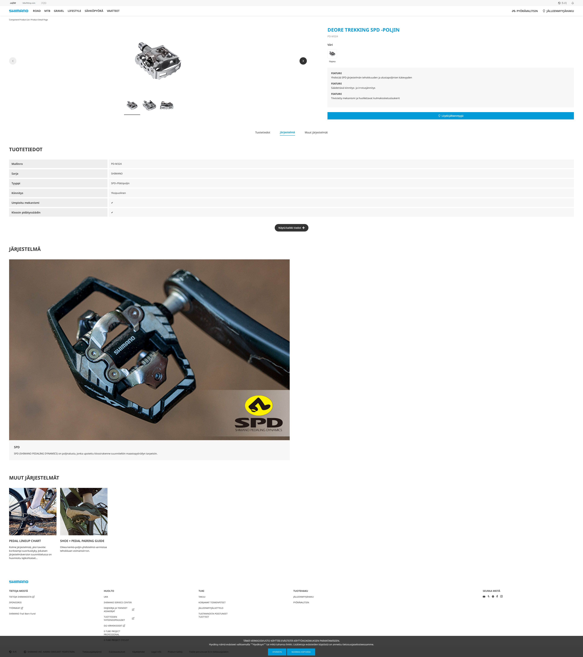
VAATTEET (113, 11)
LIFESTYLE (74, 11)
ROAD (37, 11)
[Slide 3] (167, 105)
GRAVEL (59, 11)
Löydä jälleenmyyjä (452, 115)
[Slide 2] (149, 105)
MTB (47, 11)
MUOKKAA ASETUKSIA (301, 652)
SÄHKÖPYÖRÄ (94, 11)
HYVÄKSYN (277, 652)
